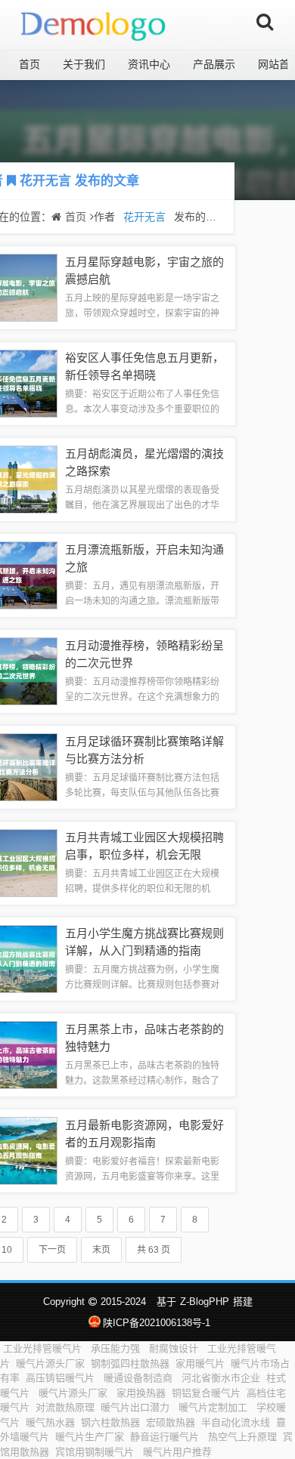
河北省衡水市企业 (221, 1377)
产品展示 (214, 64)
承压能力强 (117, 1348)
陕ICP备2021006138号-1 (156, 1322)
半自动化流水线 (235, 1422)
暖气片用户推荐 (177, 1451)
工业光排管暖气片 (44, 1348)
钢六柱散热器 (110, 1422)
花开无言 (45, 181)
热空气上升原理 (242, 1436)
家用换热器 (141, 1393)
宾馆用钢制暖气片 (96, 1451)
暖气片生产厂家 (89, 1436)
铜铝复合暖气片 (206, 1393)
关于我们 (84, 64)
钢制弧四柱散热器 (130, 1363)
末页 (101, 1250)
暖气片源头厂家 (50, 1363)
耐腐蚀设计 (175, 1348)
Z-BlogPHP (204, 1301)
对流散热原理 (65, 1407)
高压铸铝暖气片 (62, 1377)
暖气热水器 (50, 1422)
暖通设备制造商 (139, 1377)
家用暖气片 (200, 1363)
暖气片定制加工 (214, 1407)
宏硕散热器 (170, 1422)
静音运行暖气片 (166, 1436)
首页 (29, 64)
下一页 (52, 1250)
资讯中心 (149, 64)
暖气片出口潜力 (136, 1407)
